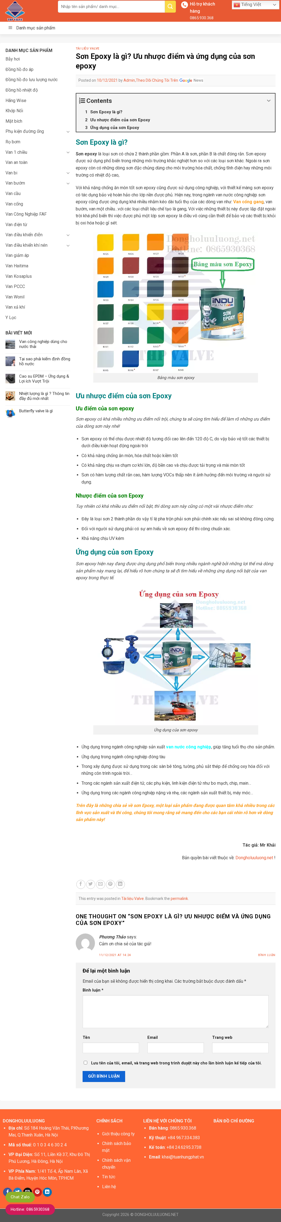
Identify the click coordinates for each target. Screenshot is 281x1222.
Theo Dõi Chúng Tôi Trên (157, 80)
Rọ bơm (12, 141)
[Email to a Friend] (100, 884)
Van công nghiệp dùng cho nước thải (43, 344)
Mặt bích (13, 121)
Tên (86, 1037)
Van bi (11, 172)
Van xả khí (15, 307)
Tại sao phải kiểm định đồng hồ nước (44, 361)
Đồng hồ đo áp (19, 69)
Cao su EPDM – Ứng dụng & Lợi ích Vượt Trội (44, 379)
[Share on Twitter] (90, 884)
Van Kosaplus (18, 276)
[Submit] (170, 7)
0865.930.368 (201, 17)
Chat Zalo (20, 1196)
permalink (179, 898)
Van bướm (15, 183)
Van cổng (14, 204)
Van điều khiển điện (24, 234)
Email (152, 1037)
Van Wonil (14, 297)
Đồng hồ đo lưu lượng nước (31, 79)
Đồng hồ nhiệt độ (21, 90)
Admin (129, 80)
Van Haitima (16, 265)
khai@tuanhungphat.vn (183, 1157)
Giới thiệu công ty (118, 1133)
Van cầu (13, 193)
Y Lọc (10, 317)
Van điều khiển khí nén (26, 245)
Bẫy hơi (12, 59)
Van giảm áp (17, 255)
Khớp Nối (14, 110)
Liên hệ (109, 1186)
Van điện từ (16, 224)
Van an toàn (16, 162)
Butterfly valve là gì (36, 410)
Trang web (222, 1037)
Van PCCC (15, 286)
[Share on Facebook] (80, 884)
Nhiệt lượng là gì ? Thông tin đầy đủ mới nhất (44, 396)
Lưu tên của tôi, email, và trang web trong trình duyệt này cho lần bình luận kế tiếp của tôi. (176, 1063)
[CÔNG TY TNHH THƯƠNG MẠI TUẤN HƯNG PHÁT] (27, 11)
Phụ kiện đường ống (24, 131)
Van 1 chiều (16, 152)
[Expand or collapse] (268, 100)
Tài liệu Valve (88, 48)
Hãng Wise (15, 100)
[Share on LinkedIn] (120, 884)
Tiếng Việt (250, 4)
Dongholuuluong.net (254, 857)
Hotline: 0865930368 (30, 1209)
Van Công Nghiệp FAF (26, 214)
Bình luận (267, 955)
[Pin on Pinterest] (110, 884)
